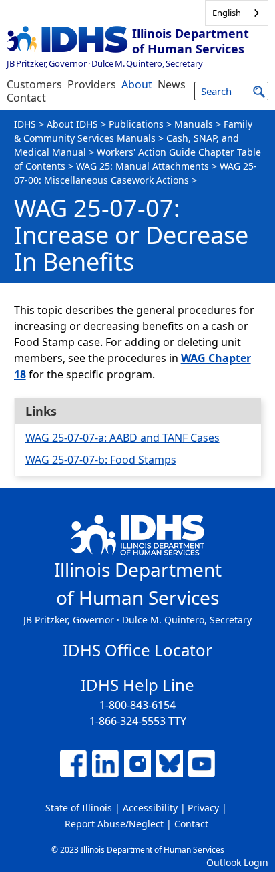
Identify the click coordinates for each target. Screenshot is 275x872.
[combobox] (236, 13)
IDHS (25, 124)
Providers (91, 84)
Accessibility (150, 807)
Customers (34, 84)
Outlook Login (237, 862)
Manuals (193, 124)
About (136, 84)
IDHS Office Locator (137, 650)
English (226, 13)
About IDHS (72, 124)
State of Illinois (78, 807)
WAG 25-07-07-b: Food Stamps (100, 459)
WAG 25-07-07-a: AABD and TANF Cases (122, 437)
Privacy (203, 807)
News (172, 84)
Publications (136, 124)
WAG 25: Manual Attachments (142, 166)
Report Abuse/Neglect (114, 823)
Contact (26, 97)
